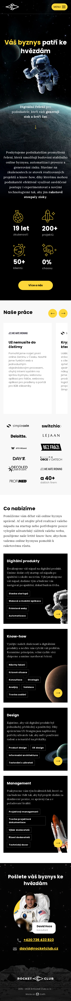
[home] (11, 7)
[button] (59, 7)
